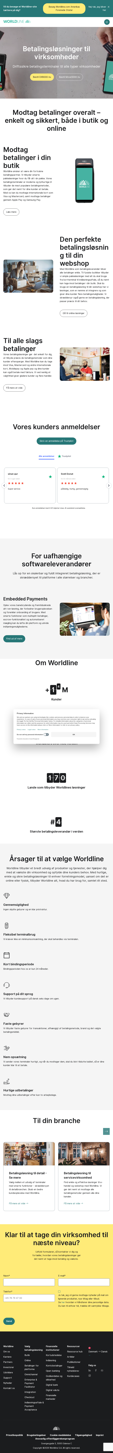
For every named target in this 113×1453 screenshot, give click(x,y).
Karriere (7, 1357)
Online (28, 1360)
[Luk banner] (108, 9)
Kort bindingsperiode (18, 964)
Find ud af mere (14, 638)
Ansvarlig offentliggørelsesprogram (55, 1438)
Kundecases (73, 1376)
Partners (7, 1362)
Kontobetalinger (54, 1365)
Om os (6, 1351)
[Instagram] (89, 1376)
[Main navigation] (107, 22)
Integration (30, 1392)
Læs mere (11, 212)
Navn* (6, 1275)
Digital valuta (52, 1390)
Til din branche (56, 1121)
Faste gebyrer (13, 1023)
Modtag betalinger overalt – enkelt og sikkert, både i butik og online (56, 120)
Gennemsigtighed (16, 904)
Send (9, 1321)
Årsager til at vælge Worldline (56, 859)
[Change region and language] (89, 1355)
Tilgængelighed (83, 1435)
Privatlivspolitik (14, 1435)
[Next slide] (106, 1131)
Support (7, 1377)
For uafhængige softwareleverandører (56, 560)
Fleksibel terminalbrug (19, 934)
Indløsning (51, 1360)
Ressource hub (75, 1351)
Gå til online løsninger (73, 313)
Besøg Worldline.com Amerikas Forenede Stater (64, 8)
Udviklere (8, 1372)
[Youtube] (102, 1370)
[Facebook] (96, 1370)
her (63, 1302)
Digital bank (52, 1385)
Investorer (8, 1367)
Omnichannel (31, 1374)
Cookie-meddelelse (60, 1435)
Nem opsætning (14, 1057)
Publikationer (73, 1362)
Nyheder (7, 1383)
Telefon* (7, 1291)
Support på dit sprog (18, 994)
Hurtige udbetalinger (18, 1090)
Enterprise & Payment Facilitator (31, 1383)
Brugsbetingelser (36, 1435)
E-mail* (62, 1275)
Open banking (53, 1371)
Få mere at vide (14, 388)
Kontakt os (9, 1388)
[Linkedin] (89, 1370)
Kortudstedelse (54, 1355)
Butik (27, 1355)
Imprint (100, 1435)
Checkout (29, 1397)
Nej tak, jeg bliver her (97, 8)
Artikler (71, 1357)
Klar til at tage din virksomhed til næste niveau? (56, 1239)
